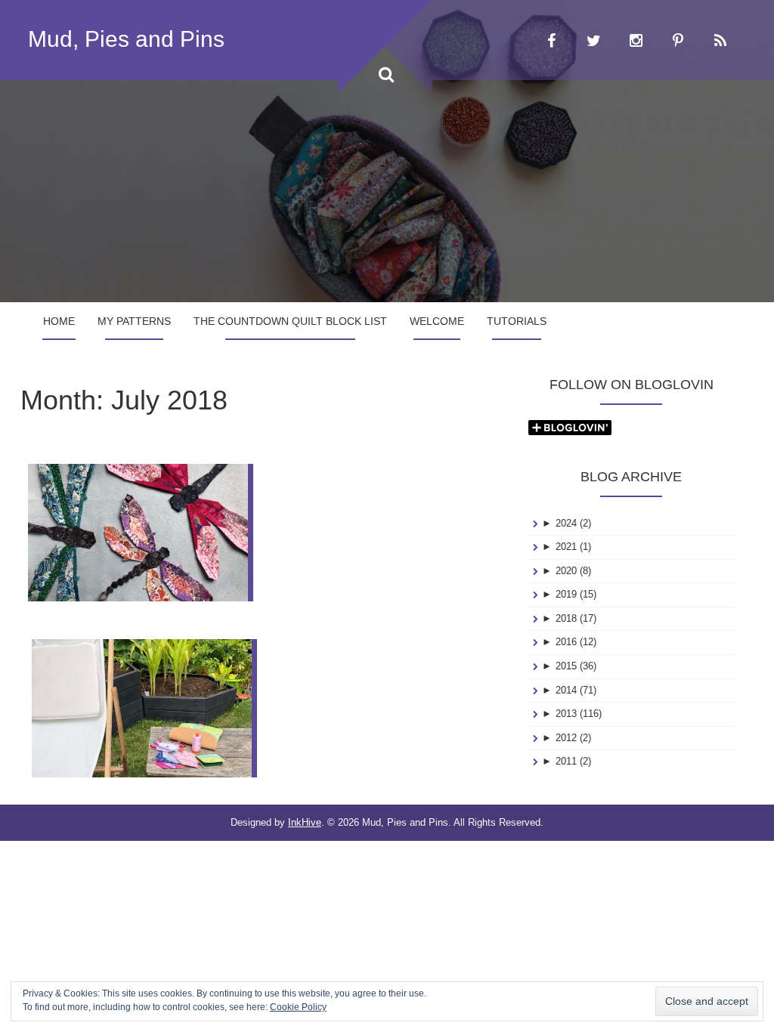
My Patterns (134, 321)
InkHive (304, 822)
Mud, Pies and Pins (126, 38)
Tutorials (516, 321)
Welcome (437, 321)
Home (59, 321)
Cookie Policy (298, 1007)
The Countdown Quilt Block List (290, 321)
